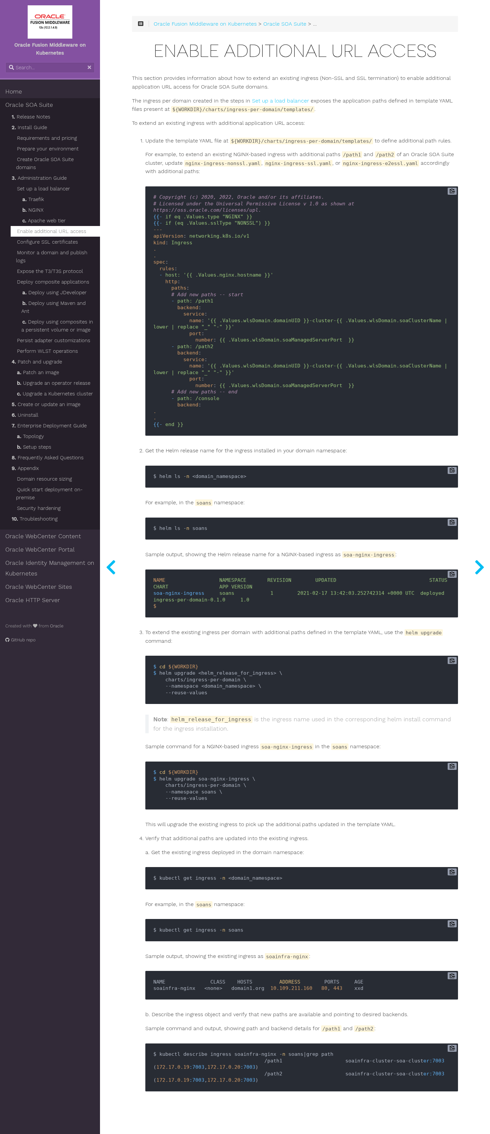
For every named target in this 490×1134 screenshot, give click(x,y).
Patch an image (38, 372)
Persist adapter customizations (53, 340)
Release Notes (31, 117)
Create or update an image (46, 404)
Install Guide (29, 127)
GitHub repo (23, 639)
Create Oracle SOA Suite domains (45, 163)
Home (13, 91)
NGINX (32, 210)
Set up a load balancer (43, 189)
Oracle (56, 625)
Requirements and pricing (47, 138)
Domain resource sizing (44, 479)
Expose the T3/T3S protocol (50, 271)
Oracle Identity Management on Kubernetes (49, 568)
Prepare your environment (48, 149)
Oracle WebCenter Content (43, 536)
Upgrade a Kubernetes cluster (55, 394)
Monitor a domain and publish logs (51, 257)
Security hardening (39, 508)
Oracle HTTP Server (32, 600)
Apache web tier (44, 221)
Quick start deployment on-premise (49, 494)
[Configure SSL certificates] (479, 567)
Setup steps (34, 447)
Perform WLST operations (47, 351)
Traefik (33, 199)
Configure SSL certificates (47, 242)
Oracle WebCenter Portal (40, 549)
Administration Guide (39, 178)
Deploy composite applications (53, 282)
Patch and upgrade (37, 362)
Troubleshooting (35, 519)
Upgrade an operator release (53, 383)
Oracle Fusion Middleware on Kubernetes (205, 24)
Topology (30, 436)
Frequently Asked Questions (48, 458)
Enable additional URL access (51, 231)
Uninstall (25, 415)
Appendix (25, 468)
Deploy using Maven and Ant (53, 307)
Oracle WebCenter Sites (38, 586)
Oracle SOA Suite (29, 105)
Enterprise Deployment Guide (49, 426)
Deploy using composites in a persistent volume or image (57, 326)
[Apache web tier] (110, 567)
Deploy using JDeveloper (54, 293)
